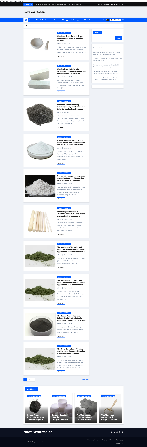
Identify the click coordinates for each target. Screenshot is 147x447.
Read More (61, 56)
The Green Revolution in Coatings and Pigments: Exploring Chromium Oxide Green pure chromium (71, 351)
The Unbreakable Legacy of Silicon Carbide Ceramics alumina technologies (106, 66)
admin (59, 44)
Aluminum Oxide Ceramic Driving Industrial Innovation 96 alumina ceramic (70, 38)
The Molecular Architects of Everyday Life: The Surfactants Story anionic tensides (106, 72)
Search (98, 32)
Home (31, 20)
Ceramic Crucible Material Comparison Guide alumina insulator (60, 418)
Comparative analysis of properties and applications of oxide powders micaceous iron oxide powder (71, 178)
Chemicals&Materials (43, 20)
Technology (75, 20)
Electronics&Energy (61, 20)
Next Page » (85, 379)
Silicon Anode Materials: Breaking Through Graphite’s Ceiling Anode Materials (106, 53)
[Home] (25, 20)
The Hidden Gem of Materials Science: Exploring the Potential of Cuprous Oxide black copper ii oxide (71, 318)
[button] (123, 20)
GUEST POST (85, 20)
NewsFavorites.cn (34, 12)
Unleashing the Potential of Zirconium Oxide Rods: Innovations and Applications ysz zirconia (71, 214)
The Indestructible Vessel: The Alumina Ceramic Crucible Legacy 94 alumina (105, 79)
